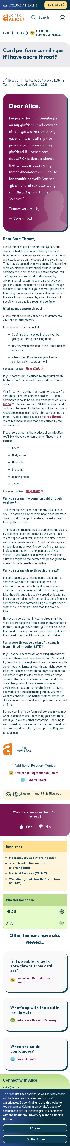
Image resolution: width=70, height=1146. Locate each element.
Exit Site (54, 5)
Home (6, 32)
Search (44, 17)
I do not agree (35, 1139)
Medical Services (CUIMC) (28, 873)
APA (9, 923)
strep (52, 416)
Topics (19, 32)
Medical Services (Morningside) (32, 858)
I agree (35, 1128)
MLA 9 (11, 911)
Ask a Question (11, 1087)
